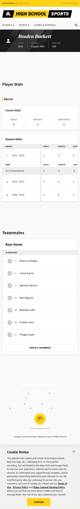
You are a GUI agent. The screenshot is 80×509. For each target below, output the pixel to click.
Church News (23, 3)
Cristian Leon (24, 322)
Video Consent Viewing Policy (49, 487)
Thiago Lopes (24, 334)
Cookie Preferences (40, 398)
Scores (45, 25)
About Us (17, 403)
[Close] (74, 452)
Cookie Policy (59, 393)
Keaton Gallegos (26, 261)
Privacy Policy (39, 393)
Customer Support (55, 403)
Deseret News (8, 3)
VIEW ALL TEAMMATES (40, 347)
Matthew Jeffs (25, 310)
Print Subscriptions (69, 3)
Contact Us (33, 403)
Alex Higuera (24, 297)
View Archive (61, 408)
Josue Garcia (24, 273)
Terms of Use (18, 393)
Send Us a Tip (41, 408)
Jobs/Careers (20, 408)
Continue (39, 502)
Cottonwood (14, 171)
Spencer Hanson (26, 285)
